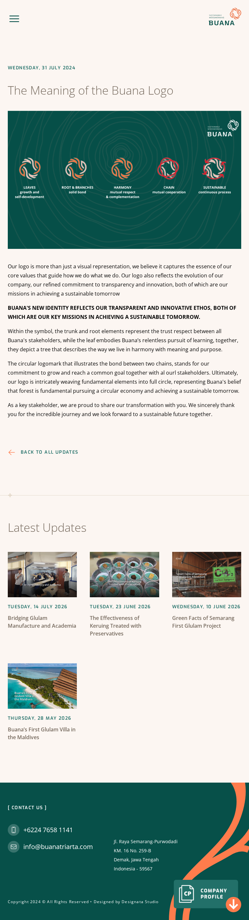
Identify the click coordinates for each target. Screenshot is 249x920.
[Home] (225, 16)
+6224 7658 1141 (48, 829)
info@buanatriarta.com (58, 846)
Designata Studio (140, 901)
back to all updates (49, 452)
